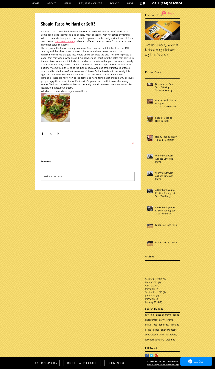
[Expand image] (55, 107)
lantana (175, 324)
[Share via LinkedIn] (58, 133)
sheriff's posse (169, 329)
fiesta (148, 324)
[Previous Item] (150, 30)
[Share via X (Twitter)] (50, 133)
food (155, 324)
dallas (176, 314)
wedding (170, 339)
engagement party (154, 319)
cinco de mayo (163, 314)
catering (149, 314)
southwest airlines (154, 334)
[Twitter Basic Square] (151, 355)
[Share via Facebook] (42, 133)
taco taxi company (154, 339)
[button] (143, 3)
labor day (164, 324)
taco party (171, 334)
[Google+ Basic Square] (156, 355)
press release (152, 329)
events (169, 319)
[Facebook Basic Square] (147, 355)
